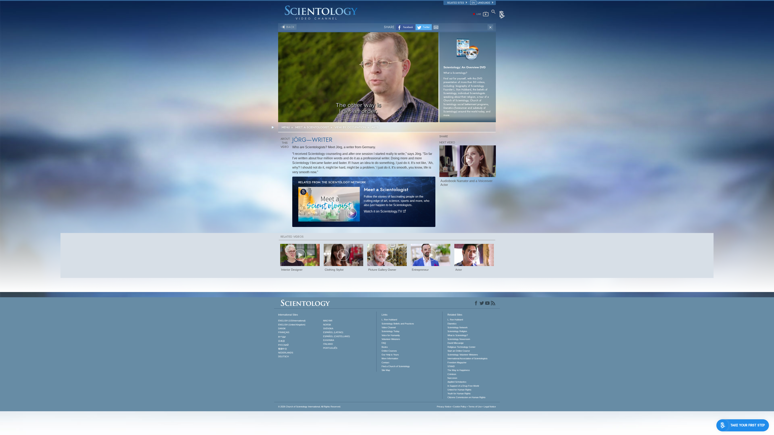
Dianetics (452, 323)
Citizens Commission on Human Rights (466, 397)
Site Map (386, 370)
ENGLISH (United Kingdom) (291, 324)
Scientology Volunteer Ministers (462, 354)
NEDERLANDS (285, 352)
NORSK (327, 324)
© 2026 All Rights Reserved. (309, 406)
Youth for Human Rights (459, 393)
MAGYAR (327, 320)
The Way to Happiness (458, 370)
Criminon (451, 374)
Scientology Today (390, 331)
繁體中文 (282, 349)
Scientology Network (457, 327)
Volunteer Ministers (391, 339)
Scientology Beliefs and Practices (398, 323)
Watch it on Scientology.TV (383, 211)
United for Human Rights (459, 389)
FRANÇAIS (283, 332)
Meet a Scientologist (386, 189)
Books (385, 347)
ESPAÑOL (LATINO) (333, 332)
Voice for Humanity (391, 335)
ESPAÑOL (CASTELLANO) (336, 336)
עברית (282, 336)
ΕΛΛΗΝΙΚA (328, 340)
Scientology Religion (457, 331)
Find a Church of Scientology (396, 366)
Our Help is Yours (390, 354)
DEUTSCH (283, 356)
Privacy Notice (444, 406)
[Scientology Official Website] (502, 14)
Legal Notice (490, 406)
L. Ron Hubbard (389, 319)
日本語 (281, 341)
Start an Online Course (458, 351)
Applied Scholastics (456, 382)
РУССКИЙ (283, 345)
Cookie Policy (459, 406)
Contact (385, 362)
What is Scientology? (457, 335)
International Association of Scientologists (467, 358)
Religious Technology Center (461, 347)
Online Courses (389, 351)
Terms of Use (475, 406)
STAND (451, 366)
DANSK (282, 328)
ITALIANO (328, 344)
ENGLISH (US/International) (292, 320)
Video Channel (389, 327)
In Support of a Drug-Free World (463, 386)
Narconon (452, 378)
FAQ (384, 343)
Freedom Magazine (456, 362)
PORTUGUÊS (330, 348)
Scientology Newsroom (458, 339)
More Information (390, 358)
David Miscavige (455, 343)
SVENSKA (328, 328)
